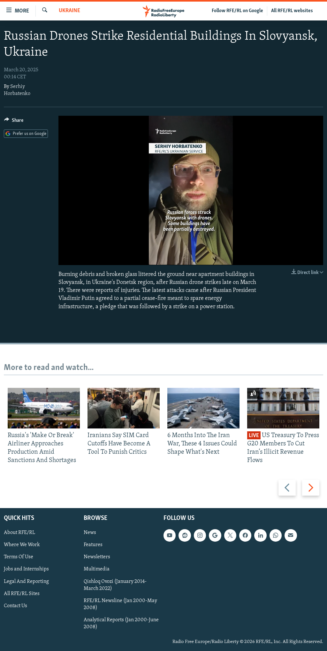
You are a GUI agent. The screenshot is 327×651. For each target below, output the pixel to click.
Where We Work (22, 544)
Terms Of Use (18, 557)
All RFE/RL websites (292, 10)
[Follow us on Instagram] (200, 535)
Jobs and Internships (26, 569)
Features (93, 544)
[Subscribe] (291, 535)
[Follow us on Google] (215, 535)
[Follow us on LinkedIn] (260, 535)
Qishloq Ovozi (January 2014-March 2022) (115, 585)
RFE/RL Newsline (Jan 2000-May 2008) (120, 604)
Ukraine (69, 11)
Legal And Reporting (26, 581)
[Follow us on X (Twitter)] (230, 535)
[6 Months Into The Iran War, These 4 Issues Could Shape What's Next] (203, 408)
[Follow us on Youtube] (170, 535)
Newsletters (97, 557)
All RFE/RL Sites (22, 593)
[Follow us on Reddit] (185, 535)
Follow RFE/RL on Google (237, 10)
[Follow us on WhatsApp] (276, 535)
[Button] (13, 122)
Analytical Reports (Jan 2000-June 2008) (121, 623)
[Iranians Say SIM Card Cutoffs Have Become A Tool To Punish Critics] (123, 408)
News (90, 532)
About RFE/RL (19, 532)
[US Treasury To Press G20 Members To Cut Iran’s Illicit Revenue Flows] (283, 408)
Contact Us (15, 605)
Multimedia (97, 569)
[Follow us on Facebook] (245, 535)
